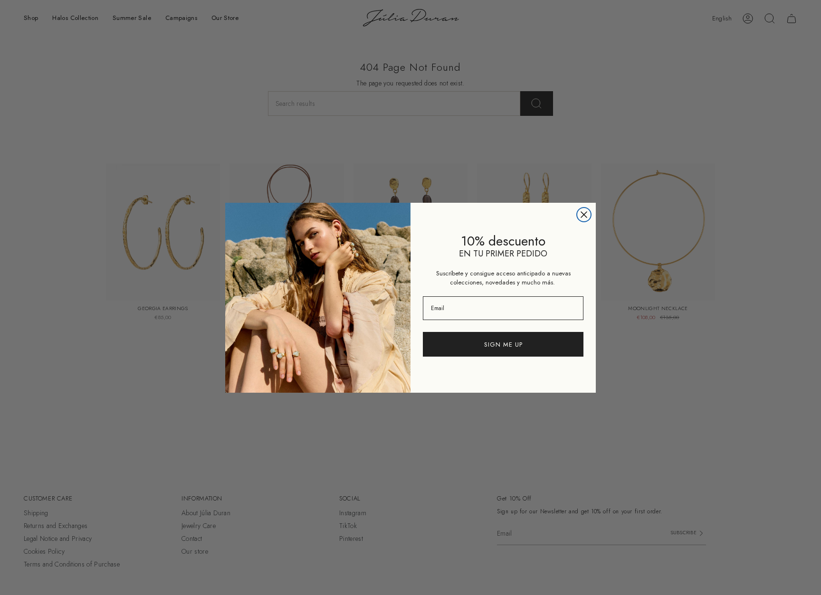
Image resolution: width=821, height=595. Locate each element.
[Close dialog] (584, 215)
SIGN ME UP (503, 344)
